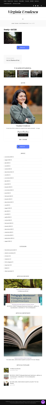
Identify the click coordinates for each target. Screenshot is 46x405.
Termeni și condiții (16, 3)
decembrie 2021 (8, 202)
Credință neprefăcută (9, 75)
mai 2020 (7, 214)
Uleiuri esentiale (8, 271)
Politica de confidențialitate (30, 402)
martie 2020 (7, 220)
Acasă (5, 1)
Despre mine (10, 1)
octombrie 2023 (8, 178)
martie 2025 (7, 169)
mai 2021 (7, 205)
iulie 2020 (7, 211)
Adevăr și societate (9, 73)
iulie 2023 (7, 181)
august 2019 (7, 241)
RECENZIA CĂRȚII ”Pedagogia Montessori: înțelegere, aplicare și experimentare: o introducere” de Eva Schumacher (23, 72)
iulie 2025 (7, 163)
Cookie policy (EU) (7, 3)
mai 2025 (7, 166)
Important (7, 74)
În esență (27, 1)
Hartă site (37, 1)
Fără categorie (8, 262)
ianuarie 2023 (8, 187)
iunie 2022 (7, 193)
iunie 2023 (7, 184)
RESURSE (31, 1)
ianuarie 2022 (8, 199)
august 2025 (7, 160)
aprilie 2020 (7, 217)
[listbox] (23, 338)
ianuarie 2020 (8, 226)
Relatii (6, 268)
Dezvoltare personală (10, 250)
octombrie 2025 (8, 157)
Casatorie (7, 259)
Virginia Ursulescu (23, 11)
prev (5, 334)
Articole (16, 23)
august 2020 (7, 208)
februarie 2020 (8, 223)
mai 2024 (7, 175)
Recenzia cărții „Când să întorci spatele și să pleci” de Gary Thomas (36, 74)
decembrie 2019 (8, 229)
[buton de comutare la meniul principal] (23, 19)
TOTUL (23, 359)
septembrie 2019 (9, 238)
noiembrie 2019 (8, 232)
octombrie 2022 (8, 190)
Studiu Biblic (21, 1)
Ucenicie (16, 1)
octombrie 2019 (8, 235)
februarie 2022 (8, 196)
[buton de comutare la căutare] (41, 6)
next (41, 334)
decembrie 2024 (9, 172)
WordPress (22, 402)
